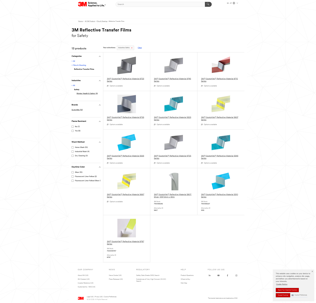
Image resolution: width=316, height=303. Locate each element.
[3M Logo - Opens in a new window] (92, 4)
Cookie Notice (281, 284)
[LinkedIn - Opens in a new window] (209, 275)
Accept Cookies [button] (283, 295)
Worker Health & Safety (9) (87, 94)
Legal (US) (90, 297)
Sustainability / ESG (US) (86, 287)
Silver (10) (78, 172)
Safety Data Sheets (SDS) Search (147, 275)
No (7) (77, 127)
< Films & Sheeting (79, 65)
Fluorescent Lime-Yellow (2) (86, 176)
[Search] (208, 4)
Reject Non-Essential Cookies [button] (287, 290)
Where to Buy (185, 279)
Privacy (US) (98, 297)
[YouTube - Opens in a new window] (218, 275)
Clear (140, 48)
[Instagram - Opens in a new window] (236, 275)
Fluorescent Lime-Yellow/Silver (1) (88, 181)
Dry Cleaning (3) (81, 156)
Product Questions (187, 275)
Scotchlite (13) (77, 110)
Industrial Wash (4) (82, 152)
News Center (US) (115, 275)
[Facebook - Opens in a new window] (227, 275)
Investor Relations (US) (85, 283)
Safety (124, 48)
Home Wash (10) (81, 147)
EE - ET (229, 3)
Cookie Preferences (110, 297)
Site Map (184, 283)
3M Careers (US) (84, 279)
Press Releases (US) (116, 279)
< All (73, 61)
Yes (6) (77, 131)
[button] (299, 295)
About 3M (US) (83, 275)
